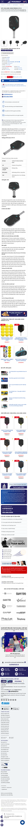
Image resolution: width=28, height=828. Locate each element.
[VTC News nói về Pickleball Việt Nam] (21, 612)
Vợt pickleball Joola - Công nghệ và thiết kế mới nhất (17, 392)
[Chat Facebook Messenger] (2, 826)
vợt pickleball (11, 294)
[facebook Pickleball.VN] (2, 700)
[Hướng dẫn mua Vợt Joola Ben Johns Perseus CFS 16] (14, 542)
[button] (24, 1)
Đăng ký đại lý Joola (5, 731)
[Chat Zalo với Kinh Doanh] (2, 818)
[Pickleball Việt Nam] (14, 1)
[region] (14, 168)
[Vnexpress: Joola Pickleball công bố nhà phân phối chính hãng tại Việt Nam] (7, 593)
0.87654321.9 (8, 94)
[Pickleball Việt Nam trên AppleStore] (5, 708)
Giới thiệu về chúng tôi (5, 715)
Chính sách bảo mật (4, 719)
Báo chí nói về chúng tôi (5, 717)
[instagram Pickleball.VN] (9, 700)
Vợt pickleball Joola (4, 749)
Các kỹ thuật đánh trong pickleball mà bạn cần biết (18, 372)
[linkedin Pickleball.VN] (11, 700)
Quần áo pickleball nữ (5, 760)
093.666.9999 (8, 96)
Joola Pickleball (19, 493)
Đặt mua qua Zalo (14, 80)
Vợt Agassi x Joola (4, 756)
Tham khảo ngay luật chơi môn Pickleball (16, 378)
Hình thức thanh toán (5, 726)
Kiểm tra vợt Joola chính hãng (6, 793)
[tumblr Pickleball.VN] (16, 700)
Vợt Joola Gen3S (4, 755)
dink (23, 201)
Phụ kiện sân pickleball (5, 779)
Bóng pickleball (4, 772)
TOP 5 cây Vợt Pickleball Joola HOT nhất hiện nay (17, 385)
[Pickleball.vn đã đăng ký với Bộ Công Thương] (5, 703)
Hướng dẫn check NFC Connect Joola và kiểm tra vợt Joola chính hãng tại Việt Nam (17, 405)
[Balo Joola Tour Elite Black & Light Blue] (21, 352)
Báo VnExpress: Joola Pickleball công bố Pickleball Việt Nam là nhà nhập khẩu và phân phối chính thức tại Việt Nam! (14, 86)
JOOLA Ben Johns (6, 129)
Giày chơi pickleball (4, 781)
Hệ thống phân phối (4, 730)
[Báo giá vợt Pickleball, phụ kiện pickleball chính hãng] (14, 563)
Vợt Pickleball (15, 5)
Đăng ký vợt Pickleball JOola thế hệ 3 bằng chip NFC (17, 398)
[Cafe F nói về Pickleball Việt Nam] (7, 612)
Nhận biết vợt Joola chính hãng (7, 795)
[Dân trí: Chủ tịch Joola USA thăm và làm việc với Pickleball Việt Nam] (7, 600)
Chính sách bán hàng (5, 724)
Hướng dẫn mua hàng (18, 77)
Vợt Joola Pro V (4, 742)
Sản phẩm (8, 5)
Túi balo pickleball (4, 775)
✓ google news (4, 789)
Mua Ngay (10, 77)
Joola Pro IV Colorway (5, 744)
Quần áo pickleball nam (5, 758)
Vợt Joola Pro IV (4, 746)
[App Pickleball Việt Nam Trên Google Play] (15, 708)
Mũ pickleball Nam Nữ (5, 777)
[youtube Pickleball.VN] (7, 700)
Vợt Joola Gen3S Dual (5, 747)
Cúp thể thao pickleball (5, 782)
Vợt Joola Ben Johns (5, 751)
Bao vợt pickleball (4, 773)
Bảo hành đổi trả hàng (5, 721)
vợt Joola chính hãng (10, 809)
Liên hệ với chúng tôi (5, 733)
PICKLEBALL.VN (3, 803)
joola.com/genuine (8, 810)
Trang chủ (3, 5)
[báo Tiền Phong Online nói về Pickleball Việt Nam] (21, 619)
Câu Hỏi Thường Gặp (5, 728)
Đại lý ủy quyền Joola (5, 713)
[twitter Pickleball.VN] (4, 700)
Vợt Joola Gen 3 (4, 753)
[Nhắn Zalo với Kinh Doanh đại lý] (2, 822)
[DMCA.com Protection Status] (4, 767)
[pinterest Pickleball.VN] (13, 700)
